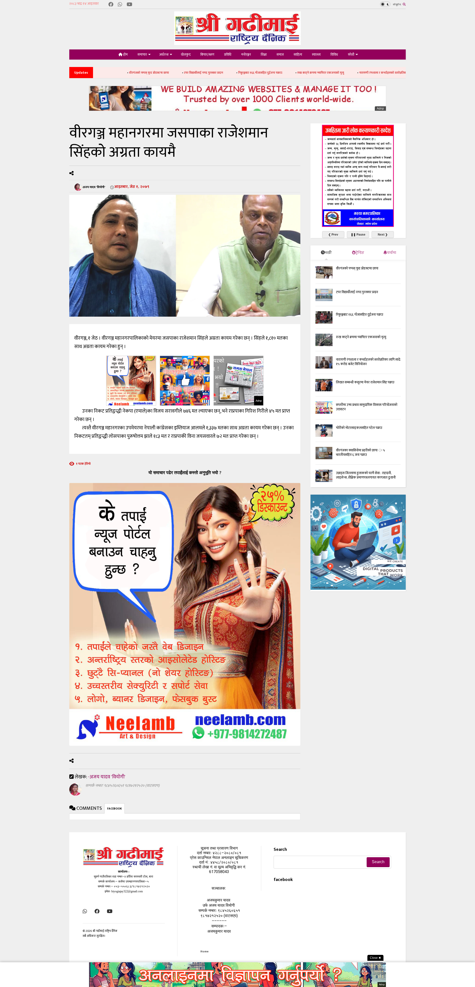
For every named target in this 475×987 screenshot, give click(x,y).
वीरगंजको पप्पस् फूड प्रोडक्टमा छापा (357, 268)
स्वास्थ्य (316, 54)
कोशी (351, 54)
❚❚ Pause (358, 234)
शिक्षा (264, 54)
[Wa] (120, 4)
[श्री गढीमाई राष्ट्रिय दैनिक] (237, 43)
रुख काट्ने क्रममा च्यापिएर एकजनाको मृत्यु (262, 72)
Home (204, 951)
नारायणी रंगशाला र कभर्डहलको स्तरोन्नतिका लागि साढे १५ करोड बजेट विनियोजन (345, 72)
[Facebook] (110, 4)
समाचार (142, 54)
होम (125, 54)
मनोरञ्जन (246, 54)
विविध (334, 54)
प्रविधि (227, 54)
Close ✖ (375, 958)
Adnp (380, 108)
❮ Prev (333, 234)
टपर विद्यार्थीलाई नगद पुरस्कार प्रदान (145, 72)
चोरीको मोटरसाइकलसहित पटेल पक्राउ (359, 428)
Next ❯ (383, 234)
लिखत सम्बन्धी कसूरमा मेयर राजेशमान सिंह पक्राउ (365, 382)
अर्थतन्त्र (163, 54)
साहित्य (298, 54)
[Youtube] (129, 4)
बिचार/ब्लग (207, 54)
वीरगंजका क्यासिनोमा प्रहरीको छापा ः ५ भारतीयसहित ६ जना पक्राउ (360, 452)
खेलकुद (185, 54)
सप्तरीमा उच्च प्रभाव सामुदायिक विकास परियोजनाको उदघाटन (366, 407)
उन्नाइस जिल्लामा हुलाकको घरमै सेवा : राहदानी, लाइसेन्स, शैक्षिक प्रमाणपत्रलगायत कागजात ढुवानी (366, 475)
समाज (280, 54)
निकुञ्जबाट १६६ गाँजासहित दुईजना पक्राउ (202, 72)
